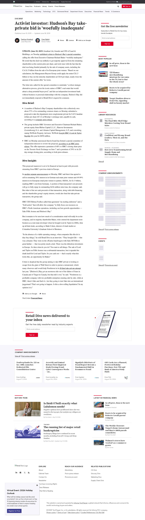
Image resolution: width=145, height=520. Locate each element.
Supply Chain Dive (66, 1)
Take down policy (74, 512)
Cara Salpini (45, 39)
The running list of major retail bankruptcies (62, 428)
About (41, 470)
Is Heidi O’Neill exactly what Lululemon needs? (60, 405)
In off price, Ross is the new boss (119, 64)
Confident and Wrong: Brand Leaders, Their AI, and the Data (117, 137)
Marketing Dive (55, 1)
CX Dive (38, 1)
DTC (54, 11)
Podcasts (37, 6)
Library (44, 6)
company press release (44, 119)
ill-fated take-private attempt (70, 268)
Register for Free (14, 511)
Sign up (127, 6)
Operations (29, 11)
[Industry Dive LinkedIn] (16, 473)
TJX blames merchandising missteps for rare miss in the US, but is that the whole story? (119, 77)
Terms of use (61, 512)
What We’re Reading (46, 491)
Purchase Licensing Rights (48, 484)
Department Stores (76, 11)
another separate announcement (36, 174)
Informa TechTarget (80, 503)
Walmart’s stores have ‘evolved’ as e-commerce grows (115, 442)
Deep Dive (28, 6)
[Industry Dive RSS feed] (29, 473)
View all (101, 161)
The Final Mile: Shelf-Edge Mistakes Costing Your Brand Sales (117, 123)
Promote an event (111, 265)
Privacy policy (51, 512)
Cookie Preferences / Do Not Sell (92, 512)
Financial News (98, 11)
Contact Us (43, 477)
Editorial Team (44, 474)
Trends (107, 11)
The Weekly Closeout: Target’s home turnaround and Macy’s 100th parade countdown (117, 429)
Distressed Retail (62, 11)
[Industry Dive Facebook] (20, 473)
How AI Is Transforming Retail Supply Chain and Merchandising (118, 152)
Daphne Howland (27, 39)
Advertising (68, 470)
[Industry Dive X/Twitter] (25, 473)
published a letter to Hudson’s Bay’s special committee (60, 54)
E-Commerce (115, 11)
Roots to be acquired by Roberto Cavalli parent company (119, 90)
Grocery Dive (45, 1)
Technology (47, 11)
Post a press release (112, 229)
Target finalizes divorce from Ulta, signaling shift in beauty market (119, 100)
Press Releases (60, 6)
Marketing (38, 11)
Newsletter (42, 480)
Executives (88, 11)
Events (50, 6)
